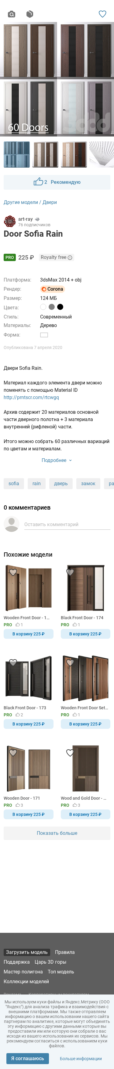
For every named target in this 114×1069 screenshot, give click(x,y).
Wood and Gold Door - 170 (85, 798)
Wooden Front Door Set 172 (85, 707)
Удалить (75, 544)
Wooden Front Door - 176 (27, 617)
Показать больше (57, 833)
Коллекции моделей (26, 981)
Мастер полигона (23, 972)
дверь (61, 483)
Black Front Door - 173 (25, 707)
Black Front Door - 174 (82, 617)
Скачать (76, 544)
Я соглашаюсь (27, 1058)
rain (37, 483)
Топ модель (61, 972)
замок (88, 483)
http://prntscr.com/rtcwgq (31, 397)
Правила (65, 952)
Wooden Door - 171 (22, 798)
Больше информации (81, 1058)
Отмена (37, 544)
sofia (14, 483)
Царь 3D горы (50, 962)
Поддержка (17, 962)
